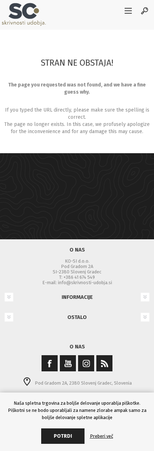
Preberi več (101, 436)
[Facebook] (50, 363)
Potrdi (63, 436)
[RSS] (104, 363)
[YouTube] (68, 363)
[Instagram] (86, 363)
